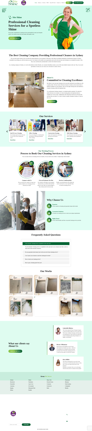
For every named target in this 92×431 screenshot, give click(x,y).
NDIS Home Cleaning (51, 424)
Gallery (35, 419)
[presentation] (7, 131)
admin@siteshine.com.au (71, 416)
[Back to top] (89, 426)
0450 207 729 (71, 414)
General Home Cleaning (51, 414)
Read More (52, 101)
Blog (35, 421)
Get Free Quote (78, 2)
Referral (63, 2)
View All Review (15, 351)
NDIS (47, 2)
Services (44, 2)
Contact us (59, 2)
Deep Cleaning (49, 415)
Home (36, 2)
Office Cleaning (50, 421)
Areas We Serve (53, 2)
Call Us (69, 2)
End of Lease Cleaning (51, 419)
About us (39, 2)
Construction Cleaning (51, 423)
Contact (35, 423)
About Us (36, 415)
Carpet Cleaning (50, 417)
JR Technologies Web (42, 429)
